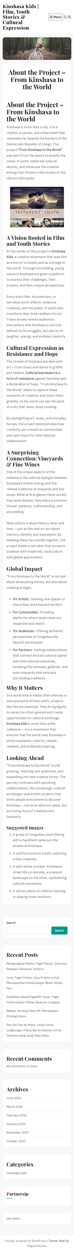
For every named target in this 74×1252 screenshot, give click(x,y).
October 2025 (16, 1141)
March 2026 (14, 1107)
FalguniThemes (37, 1246)
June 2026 (13, 1098)
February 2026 (16, 1115)
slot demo (13, 1218)
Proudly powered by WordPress (25, 1241)
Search (11, 923)
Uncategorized (16, 1173)
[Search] (69, 16)
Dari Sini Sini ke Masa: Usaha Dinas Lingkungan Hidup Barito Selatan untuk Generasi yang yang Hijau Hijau (33, 1030)
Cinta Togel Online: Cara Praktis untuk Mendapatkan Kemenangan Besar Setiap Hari (34, 983)
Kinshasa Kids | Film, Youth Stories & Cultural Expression (21, 17)
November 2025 (17, 1132)
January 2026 (16, 1124)
